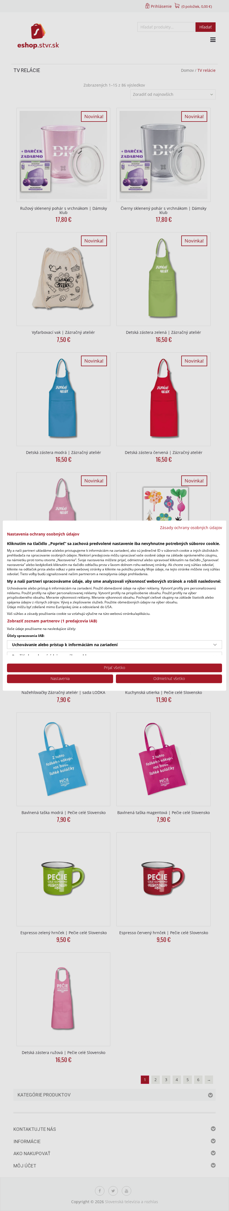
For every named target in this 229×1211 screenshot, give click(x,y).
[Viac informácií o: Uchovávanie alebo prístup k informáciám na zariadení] (215, 645)
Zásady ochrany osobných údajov (191, 527)
